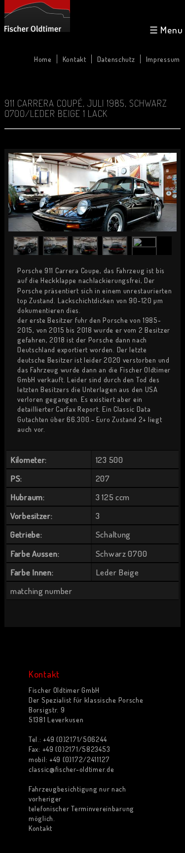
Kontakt (74, 59)
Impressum (163, 59)
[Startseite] (37, 16)
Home (43, 59)
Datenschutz (116, 59)
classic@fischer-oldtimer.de (71, 769)
